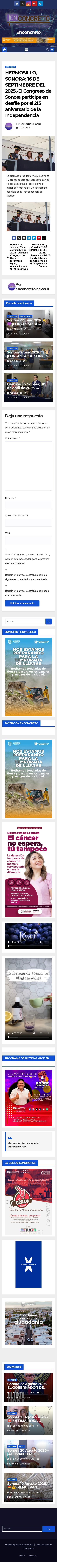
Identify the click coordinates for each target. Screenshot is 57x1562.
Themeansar (28, 1548)
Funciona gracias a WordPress (19, 1544)
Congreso (10, 67)
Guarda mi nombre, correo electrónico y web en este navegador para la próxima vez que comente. (27, 559)
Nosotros (33, 1555)
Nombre (10, 498)
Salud (21, 1446)
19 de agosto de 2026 (22, 1492)
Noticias (12, 1380)
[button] (47, 49)
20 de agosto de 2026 (22, 1459)
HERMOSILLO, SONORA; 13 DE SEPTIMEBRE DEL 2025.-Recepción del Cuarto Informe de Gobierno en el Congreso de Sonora (38, 255)
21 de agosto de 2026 (22, 1426)
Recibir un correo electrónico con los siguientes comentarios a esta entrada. (26, 577)
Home (22, 1555)
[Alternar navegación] (26, 49)
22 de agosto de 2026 (22, 1393)
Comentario (12, 438)
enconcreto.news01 (30, 124)
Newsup (45, 1544)
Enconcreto (28, 32)
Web (7, 532)
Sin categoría (25, 316)
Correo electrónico (16, 515)
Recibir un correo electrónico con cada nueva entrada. (27, 593)
